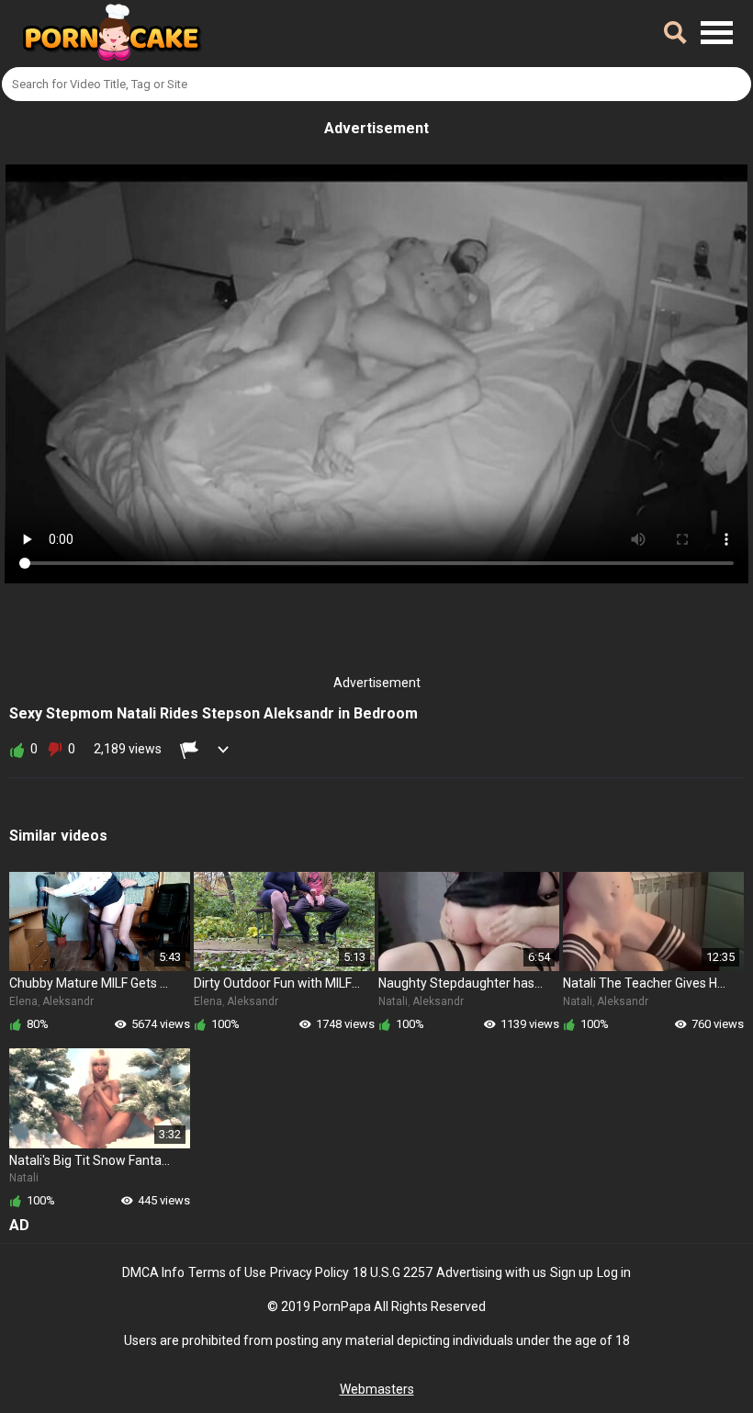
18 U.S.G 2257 (393, 1272)
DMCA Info (153, 1272)
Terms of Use (227, 1272)
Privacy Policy (309, 1272)
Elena (23, 1001)
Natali (393, 1001)
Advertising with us (491, 1272)
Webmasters (377, 1389)
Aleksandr (68, 1001)
